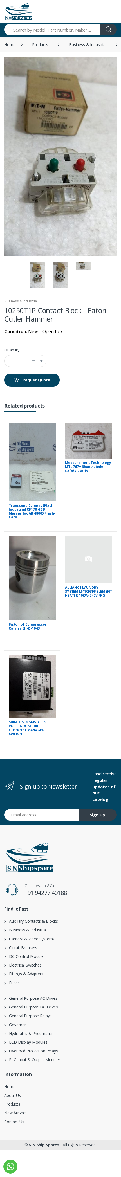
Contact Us (14, 1121)
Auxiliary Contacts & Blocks (32, 921)
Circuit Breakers (21, 947)
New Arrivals (15, 1112)
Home (9, 44)
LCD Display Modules (27, 1042)
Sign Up (97, 814)
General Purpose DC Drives (32, 1007)
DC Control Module (25, 956)
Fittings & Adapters (24, 973)
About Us (12, 1095)
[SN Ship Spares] (18, 11)
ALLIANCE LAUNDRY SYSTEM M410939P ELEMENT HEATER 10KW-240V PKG (88, 591)
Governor (16, 1024)
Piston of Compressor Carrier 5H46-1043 (28, 626)
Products (40, 44)
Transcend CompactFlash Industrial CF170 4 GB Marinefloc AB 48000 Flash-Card (32, 511)
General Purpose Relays (28, 1015)
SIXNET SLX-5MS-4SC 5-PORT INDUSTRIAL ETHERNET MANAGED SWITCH (28, 728)
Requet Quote (35, 380)
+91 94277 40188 (45, 893)
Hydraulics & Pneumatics (29, 1033)
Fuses (13, 982)
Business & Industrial (87, 44)
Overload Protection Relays (32, 1051)
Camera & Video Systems (30, 939)
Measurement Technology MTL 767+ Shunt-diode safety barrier (88, 466)
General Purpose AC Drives (31, 998)
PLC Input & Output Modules (33, 1059)
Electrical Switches (24, 965)
